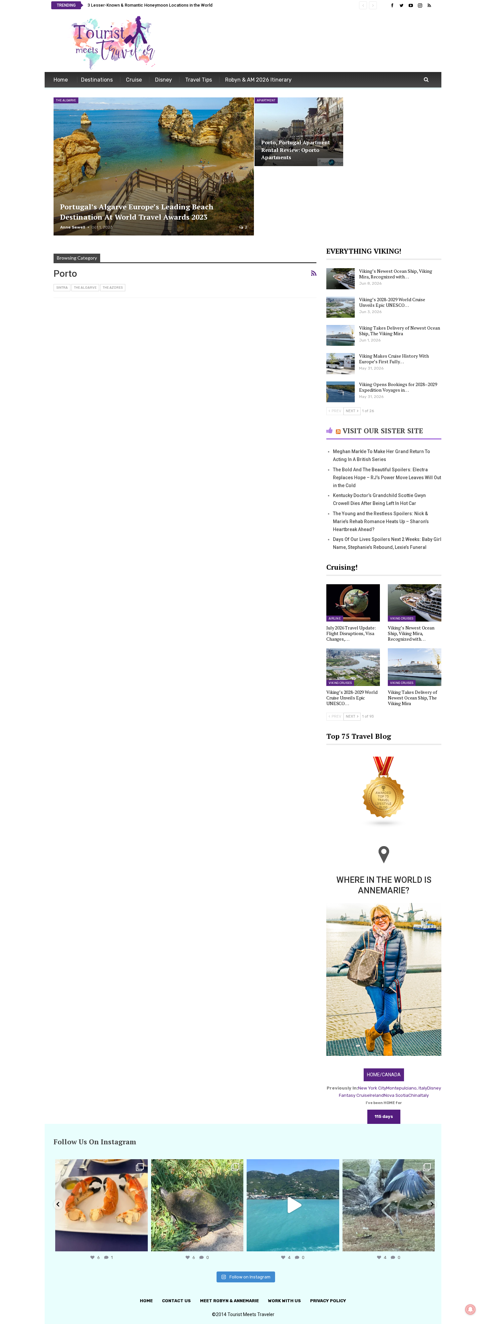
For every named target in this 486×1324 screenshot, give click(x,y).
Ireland (377, 1095)
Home (61, 80)
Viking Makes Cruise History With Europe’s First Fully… (394, 359)
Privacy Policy (328, 1300)
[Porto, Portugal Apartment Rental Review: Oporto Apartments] (299, 131)
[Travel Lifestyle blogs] (384, 792)
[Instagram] (141, 1243)
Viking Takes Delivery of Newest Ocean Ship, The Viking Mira (399, 331)
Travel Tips (198, 80)
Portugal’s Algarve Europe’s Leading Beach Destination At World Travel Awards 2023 (136, 212)
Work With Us (284, 1300)
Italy (424, 1095)
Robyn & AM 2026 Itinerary (258, 80)
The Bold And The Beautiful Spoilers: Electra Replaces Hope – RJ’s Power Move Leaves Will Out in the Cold (387, 477)
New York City (372, 1088)
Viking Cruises (401, 618)
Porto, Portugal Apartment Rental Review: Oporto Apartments (295, 150)
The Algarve (66, 100)
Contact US (176, 1300)
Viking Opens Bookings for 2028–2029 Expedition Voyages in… (398, 387)
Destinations (97, 80)
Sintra (62, 288)
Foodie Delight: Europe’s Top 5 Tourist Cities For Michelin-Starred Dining (159, 5)
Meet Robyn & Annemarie (229, 1300)
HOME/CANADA (384, 1074)
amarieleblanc (100, 1165)
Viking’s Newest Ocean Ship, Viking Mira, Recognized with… (395, 274)
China (414, 1095)
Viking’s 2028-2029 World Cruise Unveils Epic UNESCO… (392, 302)
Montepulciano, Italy (406, 1088)
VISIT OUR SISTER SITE (383, 430)
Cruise (134, 80)
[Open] (101, 1205)
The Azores (113, 288)
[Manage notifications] (470, 1309)
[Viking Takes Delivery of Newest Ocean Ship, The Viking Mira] (340, 335)
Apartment (266, 100)
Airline (335, 618)
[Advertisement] (314, 42)
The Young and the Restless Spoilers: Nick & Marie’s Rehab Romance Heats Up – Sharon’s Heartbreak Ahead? (381, 521)
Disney (163, 80)
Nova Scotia (396, 1095)
